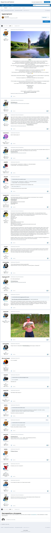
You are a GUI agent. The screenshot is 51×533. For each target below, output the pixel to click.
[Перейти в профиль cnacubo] (6, 214)
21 (6, 443)
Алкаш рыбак (6, 262)
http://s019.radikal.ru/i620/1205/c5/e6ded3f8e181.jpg (20, 299)
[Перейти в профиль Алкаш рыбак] (6, 266)
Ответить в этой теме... (11, 519)
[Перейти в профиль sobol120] (6, 165)
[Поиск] (49, 5)
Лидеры (23, 7)
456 (6, 38)
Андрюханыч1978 (6, 277)
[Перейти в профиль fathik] (6, 104)
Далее (10, 509)
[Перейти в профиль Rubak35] (6, 378)
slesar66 (6, 176)
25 (6, 413)
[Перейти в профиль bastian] (6, 408)
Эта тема (45, 5)
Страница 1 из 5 (17, 509)
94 (6, 286)
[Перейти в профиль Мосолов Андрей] (6, 362)
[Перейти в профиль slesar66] (6, 180)
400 (6, 472)
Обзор (3, 5)
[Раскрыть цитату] (12, 179)
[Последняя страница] (12, 26)
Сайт (1, 7)
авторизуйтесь (34, 514)
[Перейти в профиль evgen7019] (6, 315)
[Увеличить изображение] (30, 325)
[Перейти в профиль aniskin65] (6, 484)
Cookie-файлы (25, 530)
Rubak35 (6, 374)
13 (6, 352)
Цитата (14, 96)
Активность (7, 5)
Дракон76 (5, 463)
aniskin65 (6, 480)
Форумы (5, 7)
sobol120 (6, 162)
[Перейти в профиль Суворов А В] (6, 199)
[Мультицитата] (11, 96)
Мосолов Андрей (6, 358)
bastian (5, 405)
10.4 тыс (6, 123)
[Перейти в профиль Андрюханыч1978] (6, 281)
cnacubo (6, 211)
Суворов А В (5, 195)
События (10, 7)
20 (6, 320)
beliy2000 (5, 434)
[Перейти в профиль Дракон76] (6, 467)
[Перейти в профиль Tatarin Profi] (6, 136)
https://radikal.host (30, 87)
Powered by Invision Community (25, 531)
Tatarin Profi (6, 132)
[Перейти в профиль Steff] (3, 17)
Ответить (46, 21)
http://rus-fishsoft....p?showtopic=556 (30, 92)
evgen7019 (5, 311)
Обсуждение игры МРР (13, 17)
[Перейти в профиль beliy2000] (6, 438)
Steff (8, 16)
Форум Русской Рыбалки (7, 2)
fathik (5, 100)
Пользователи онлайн (17, 7)
